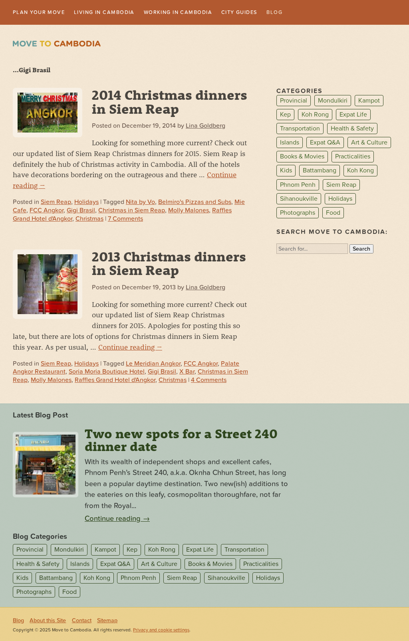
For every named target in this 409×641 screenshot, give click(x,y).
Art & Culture (369, 143)
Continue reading (130, 347)
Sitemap (107, 621)
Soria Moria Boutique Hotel (107, 372)
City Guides (271, 12)
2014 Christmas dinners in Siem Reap (169, 102)
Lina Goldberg (205, 127)
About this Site (48, 621)
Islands (289, 143)
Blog (311, 12)
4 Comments (208, 381)
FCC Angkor (47, 211)
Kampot (369, 101)
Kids (286, 171)
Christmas (89, 219)
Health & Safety (352, 129)
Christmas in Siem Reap (131, 211)
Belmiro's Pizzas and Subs (194, 203)
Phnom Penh (298, 186)
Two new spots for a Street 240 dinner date (181, 440)
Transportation (300, 129)
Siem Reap (56, 203)
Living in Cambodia (116, 12)
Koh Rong (315, 115)
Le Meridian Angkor (153, 364)
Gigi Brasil (81, 211)
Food (333, 214)
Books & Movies (302, 157)
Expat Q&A (325, 143)
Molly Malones (188, 211)
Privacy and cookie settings (161, 630)
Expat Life (353, 115)
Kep (285, 115)
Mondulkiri (332, 101)
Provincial (293, 101)
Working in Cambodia (201, 12)
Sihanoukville (299, 200)
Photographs (297, 214)
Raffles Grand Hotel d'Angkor (115, 381)
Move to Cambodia (57, 44)
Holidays (86, 203)
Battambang (319, 171)
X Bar (187, 372)
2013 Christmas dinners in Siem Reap (169, 263)
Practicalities (352, 157)
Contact (81, 621)
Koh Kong (360, 171)
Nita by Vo (140, 203)
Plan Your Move (42, 12)
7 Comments (125, 219)
